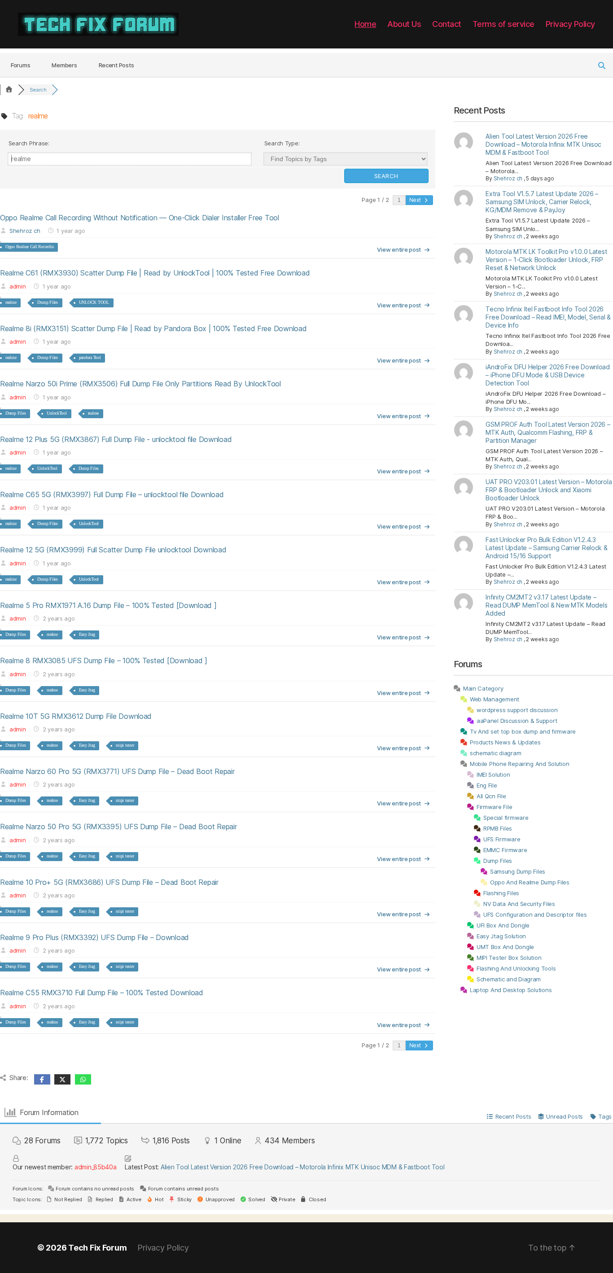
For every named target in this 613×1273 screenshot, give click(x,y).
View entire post (399, 249)
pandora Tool (90, 357)
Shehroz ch (24, 230)
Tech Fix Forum (97, 1247)
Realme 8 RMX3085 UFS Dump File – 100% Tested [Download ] (103, 660)
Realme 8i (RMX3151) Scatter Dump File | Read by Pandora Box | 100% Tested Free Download (153, 328)
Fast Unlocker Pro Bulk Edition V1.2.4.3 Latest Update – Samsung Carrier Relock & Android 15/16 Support (546, 548)
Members (64, 65)
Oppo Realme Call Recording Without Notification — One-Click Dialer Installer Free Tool (139, 217)
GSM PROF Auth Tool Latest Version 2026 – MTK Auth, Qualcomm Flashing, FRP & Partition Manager (548, 432)
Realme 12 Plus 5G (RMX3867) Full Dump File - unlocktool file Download (116, 439)
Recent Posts (116, 65)
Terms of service (503, 24)
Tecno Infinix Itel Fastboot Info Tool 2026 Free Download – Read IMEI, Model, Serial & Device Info (548, 317)
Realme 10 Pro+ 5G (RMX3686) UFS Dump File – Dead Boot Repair (109, 882)
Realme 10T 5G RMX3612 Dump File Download (76, 716)
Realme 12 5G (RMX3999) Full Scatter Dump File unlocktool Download (113, 549)
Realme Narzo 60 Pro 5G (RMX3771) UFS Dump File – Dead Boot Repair (117, 771)
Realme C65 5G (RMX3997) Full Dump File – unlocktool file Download (111, 494)
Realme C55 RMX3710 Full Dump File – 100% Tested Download (101, 992)
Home (365, 24)
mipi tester (125, 745)
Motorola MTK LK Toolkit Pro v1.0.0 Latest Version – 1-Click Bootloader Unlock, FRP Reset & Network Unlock (546, 259)
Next (415, 200)
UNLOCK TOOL (94, 302)
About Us (404, 24)
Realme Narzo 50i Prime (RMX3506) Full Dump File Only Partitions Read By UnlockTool (140, 383)
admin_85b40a (95, 1167)
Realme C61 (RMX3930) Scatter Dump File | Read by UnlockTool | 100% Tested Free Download (155, 272)
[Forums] (9, 90)
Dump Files (47, 302)
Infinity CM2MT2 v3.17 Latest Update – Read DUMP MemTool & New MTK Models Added (546, 605)
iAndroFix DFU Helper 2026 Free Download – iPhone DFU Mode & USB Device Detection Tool (547, 375)
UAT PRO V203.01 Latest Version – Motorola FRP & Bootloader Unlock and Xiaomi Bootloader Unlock (549, 490)
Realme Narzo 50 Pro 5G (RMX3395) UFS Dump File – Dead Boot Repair (118, 826)
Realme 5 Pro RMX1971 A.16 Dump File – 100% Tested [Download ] (108, 605)
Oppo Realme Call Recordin (29, 246)
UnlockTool (56, 413)
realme (10, 302)
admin (17, 286)
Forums (20, 65)
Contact (446, 24)
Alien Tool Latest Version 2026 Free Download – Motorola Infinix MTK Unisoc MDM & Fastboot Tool (543, 144)
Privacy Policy (570, 24)
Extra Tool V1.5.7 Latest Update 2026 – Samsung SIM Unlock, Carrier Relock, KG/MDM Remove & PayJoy (542, 202)
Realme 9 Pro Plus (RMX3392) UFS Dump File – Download (94, 937)
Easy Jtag (87, 634)
